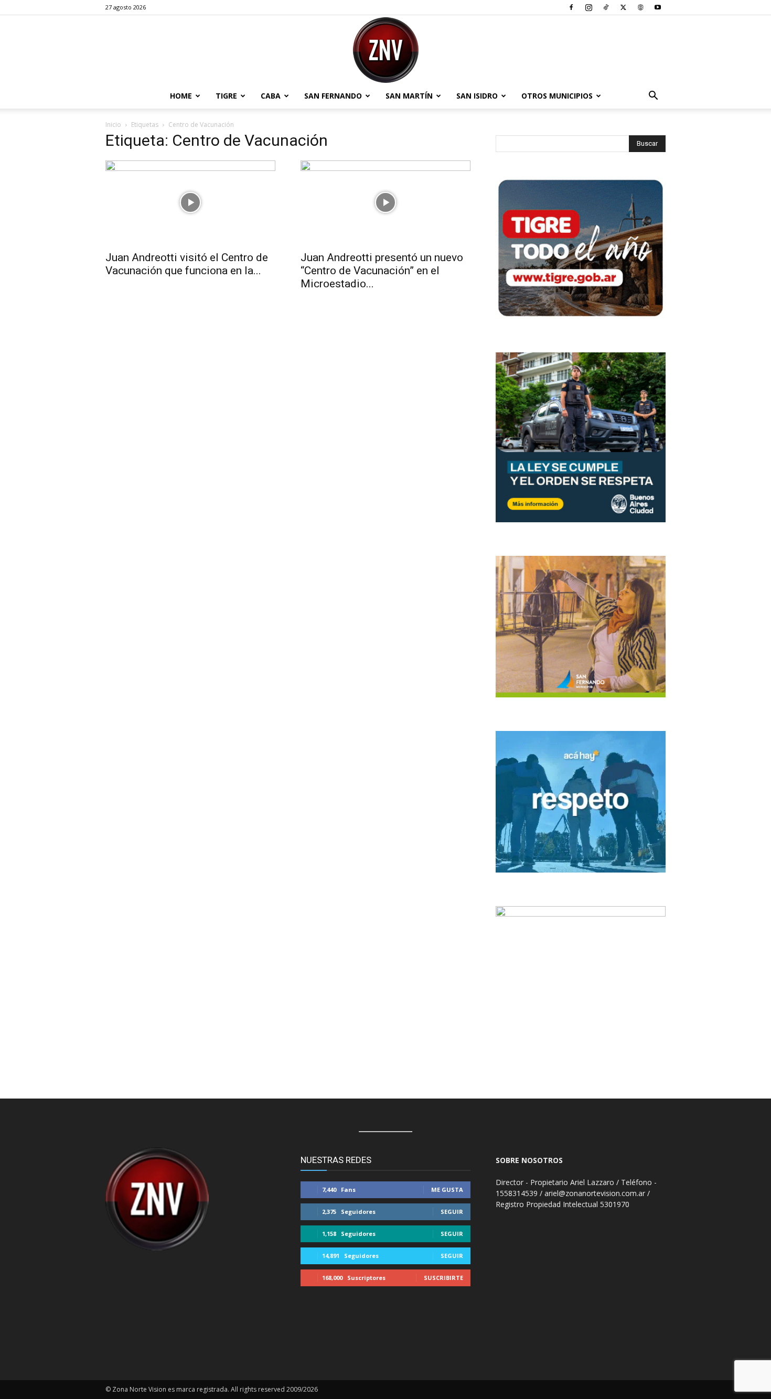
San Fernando (333, 96)
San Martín (409, 96)
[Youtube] (658, 7)
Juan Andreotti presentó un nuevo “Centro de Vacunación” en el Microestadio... (382, 270)
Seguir (452, 1211)
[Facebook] (571, 7)
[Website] (640, 7)
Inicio (113, 124)
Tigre (226, 96)
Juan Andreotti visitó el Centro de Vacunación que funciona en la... (186, 264)
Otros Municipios (557, 96)
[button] (653, 97)
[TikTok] (606, 7)
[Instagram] (588, 7)
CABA (271, 96)
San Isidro (477, 96)
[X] (623, 7)
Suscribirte (443, 1278)
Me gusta (447, 1189)
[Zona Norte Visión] (385, 50)
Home (181, 96)
